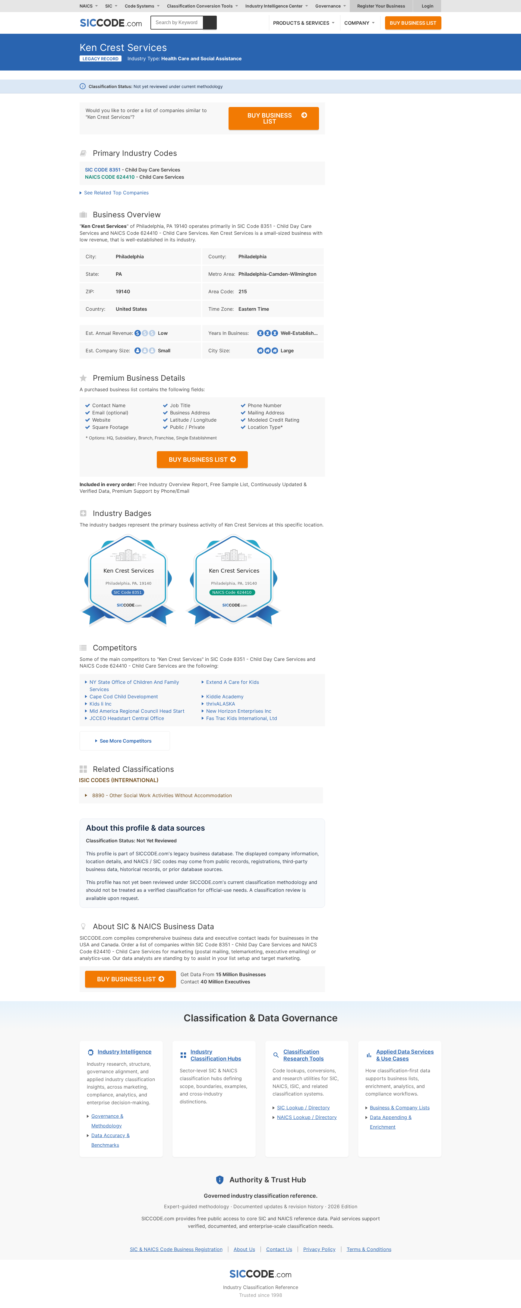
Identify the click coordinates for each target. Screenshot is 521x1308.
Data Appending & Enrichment (391, 1122)
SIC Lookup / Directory (303, 1108)
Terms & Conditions (369, 1249)
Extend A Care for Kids (232, 682)
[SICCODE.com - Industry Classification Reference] (260, 1273)
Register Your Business (381, 5)
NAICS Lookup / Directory (307, 1117)
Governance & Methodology (107, 1121)
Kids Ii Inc (101, 704)
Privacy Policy (319, 1249)
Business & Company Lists (400, 1108)
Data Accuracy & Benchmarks (110, 1140)
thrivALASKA (220, 704)
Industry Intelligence (125, 1052)
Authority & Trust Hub (267, 1179)
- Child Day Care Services (132, 170)
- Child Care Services (134, 177)
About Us (244, 1249)
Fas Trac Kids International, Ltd (241, 718)
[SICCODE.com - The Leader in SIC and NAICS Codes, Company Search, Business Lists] (117, 22)
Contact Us (279, 1249)
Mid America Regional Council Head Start (137, 711)
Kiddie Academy (225, 696)
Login (428, 5)
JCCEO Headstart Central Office (127, 718)
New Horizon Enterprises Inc (238, 711)
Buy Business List (413, 23)
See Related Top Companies (116, 193)
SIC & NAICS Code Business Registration (176, 1249)
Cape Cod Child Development (124, 696)
